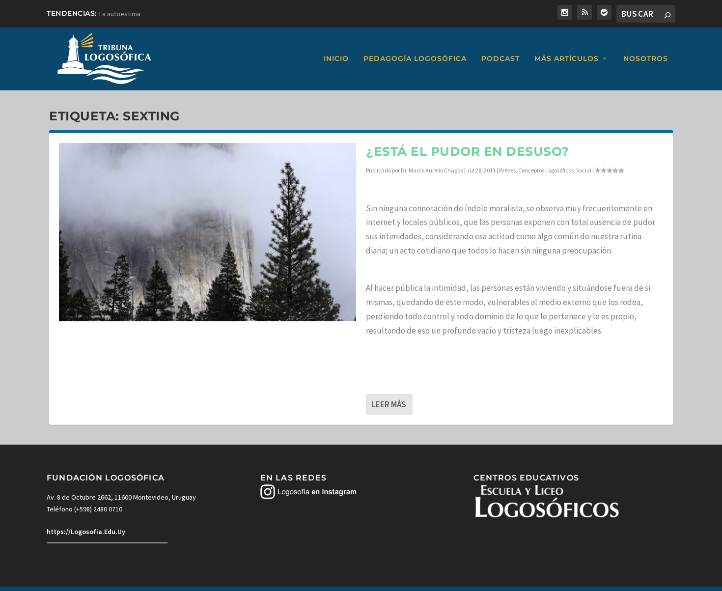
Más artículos (566, 59)
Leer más (389, 404)
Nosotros (645, 59)
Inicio (336, 59)
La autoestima (119, 13)
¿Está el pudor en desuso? (467, 151)
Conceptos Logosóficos (546, 170)
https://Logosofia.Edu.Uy (86, 531)
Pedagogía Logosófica (415, 59)
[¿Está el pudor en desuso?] (207, 232)
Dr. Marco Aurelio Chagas (432, 170)
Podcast (500, 59)
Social (583, 170)
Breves (507, 170)
